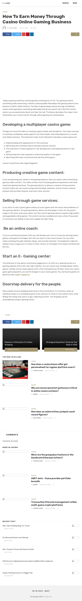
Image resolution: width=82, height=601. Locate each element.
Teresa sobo (38, 370)
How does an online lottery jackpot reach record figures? (53, 413)
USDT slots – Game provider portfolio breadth (51, 480)
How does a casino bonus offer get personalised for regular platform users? (53, 365)
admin (35, 394)
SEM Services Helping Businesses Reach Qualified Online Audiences (28, 561)
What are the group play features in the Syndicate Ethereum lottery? (52, 456)
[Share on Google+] (24, 34)
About (47, 591)
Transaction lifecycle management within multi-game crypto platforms (54, 503)
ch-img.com (47, 597)
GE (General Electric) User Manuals (15, 538)
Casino (5, 11)
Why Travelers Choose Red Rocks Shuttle (18, 549)
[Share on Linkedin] (32, 34)
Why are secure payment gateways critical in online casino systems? (54, 389)
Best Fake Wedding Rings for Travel (16, 526)
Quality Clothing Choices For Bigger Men (18, 573)
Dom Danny (13, 28)
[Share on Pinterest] (28, 34)
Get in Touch (37, 591)
